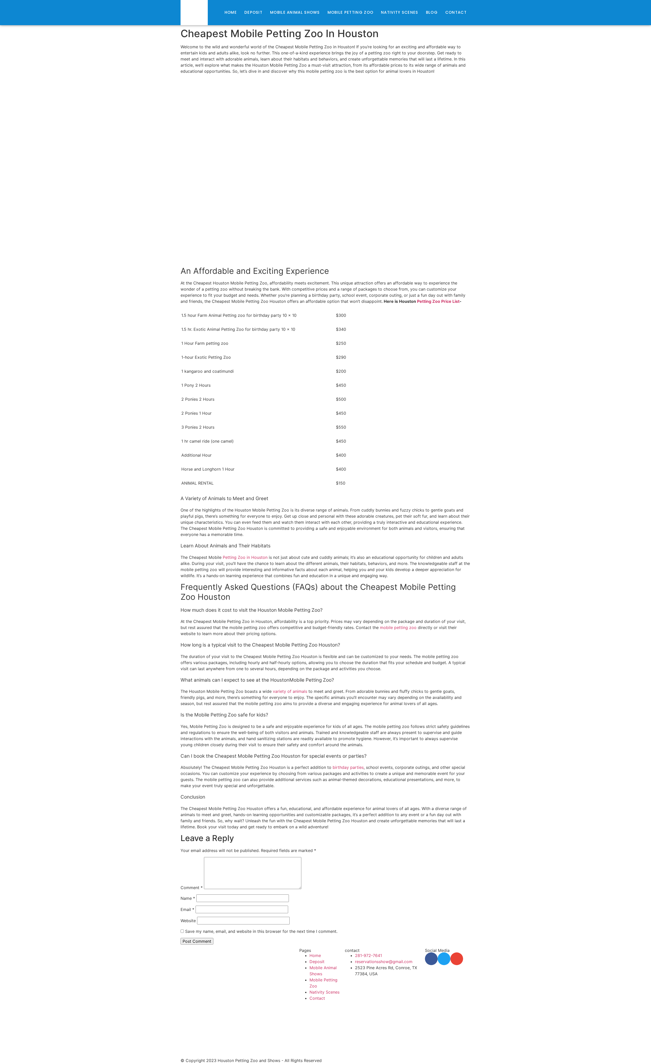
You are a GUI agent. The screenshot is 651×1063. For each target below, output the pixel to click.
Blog (432, 12)
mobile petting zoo (350, 12)
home (231, 12)
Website (188, 920)
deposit (253, 12)
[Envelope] (456, 958)
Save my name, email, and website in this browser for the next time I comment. (261, 931)
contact (456, 12)
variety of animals (290, 691)
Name (188, 898)
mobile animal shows (295, 12)
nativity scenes (399, 12)
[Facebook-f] (431, 958)
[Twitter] (444, 958)
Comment (192, 887)
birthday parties (348, 767)
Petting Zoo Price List (438, 301)
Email (187, 909)
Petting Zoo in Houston (245, 557)
